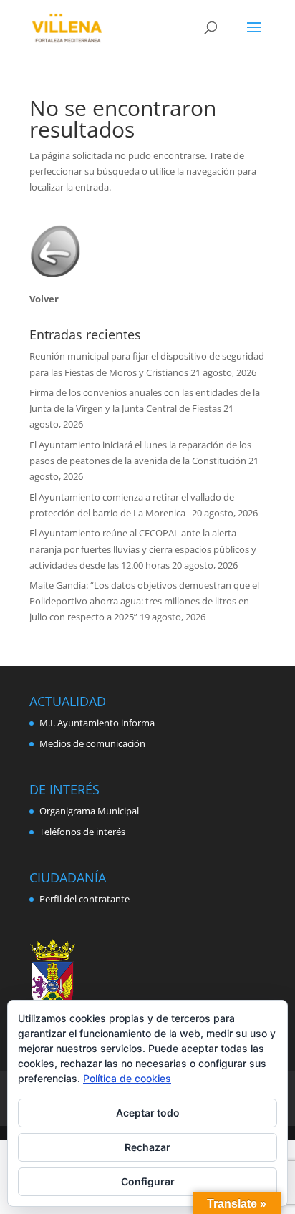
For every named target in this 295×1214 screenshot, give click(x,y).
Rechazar (147, 1147)
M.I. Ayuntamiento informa (97, 722)
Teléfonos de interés (82, 831)
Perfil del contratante (84, 898)
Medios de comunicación (92, 743)
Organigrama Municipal (89, 810)
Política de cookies (127, 1078)
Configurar (148, 1181)
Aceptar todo (148, 1113)
